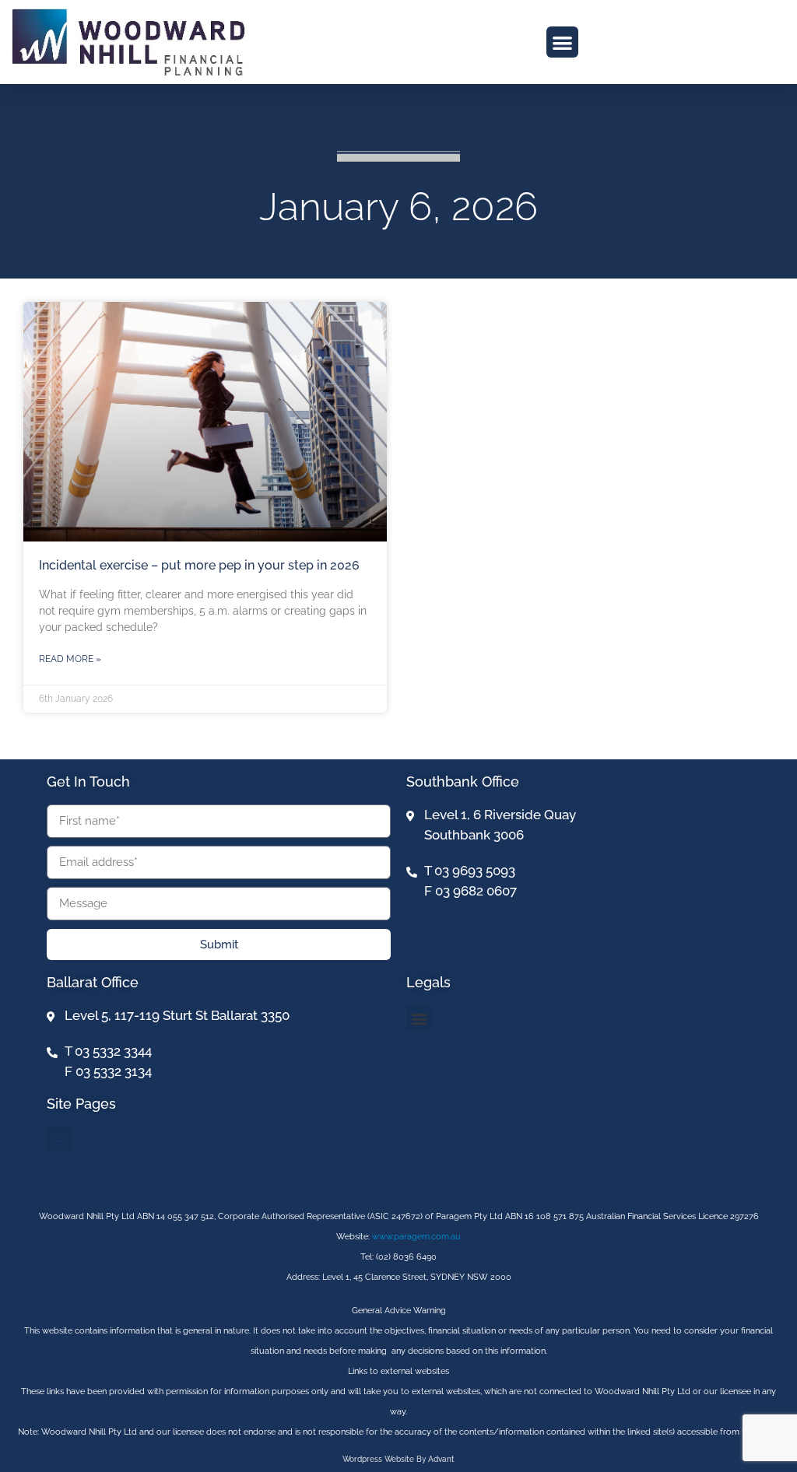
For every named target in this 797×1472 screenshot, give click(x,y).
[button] (562, 42)
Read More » (70, 659)
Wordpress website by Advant (398, 1459)
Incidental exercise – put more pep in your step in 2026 (199, 565)
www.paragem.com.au (416, 1237)
